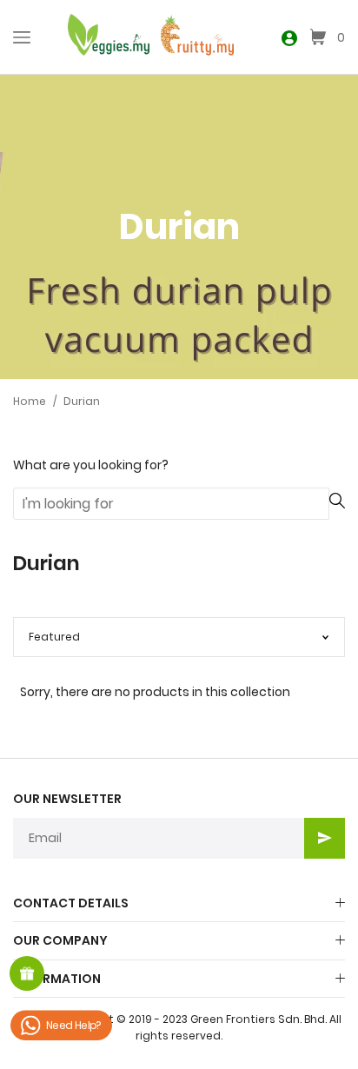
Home (29, 401)
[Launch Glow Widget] (27, 973)
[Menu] (21, 37)
